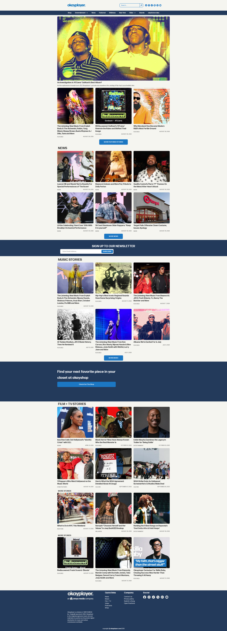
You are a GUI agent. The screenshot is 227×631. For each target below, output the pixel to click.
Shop (69, 13)
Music (107, 599)
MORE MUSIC (113, 358)
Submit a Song (129, 601)
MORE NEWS (113, 236)
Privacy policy (129, 599)
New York (122, 13)
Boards (141, 13)
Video (131, 13)
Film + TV (108, 601)
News (93, 13)
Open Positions (129, 603)
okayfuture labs (153, 13)
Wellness (112, 13)
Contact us (128, 597)
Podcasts (108, 606)
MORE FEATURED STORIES (113, 142)
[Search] (141, 5)
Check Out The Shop (86, 384)
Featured (102, 13)
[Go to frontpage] (76, 5)
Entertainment (80, 13)
